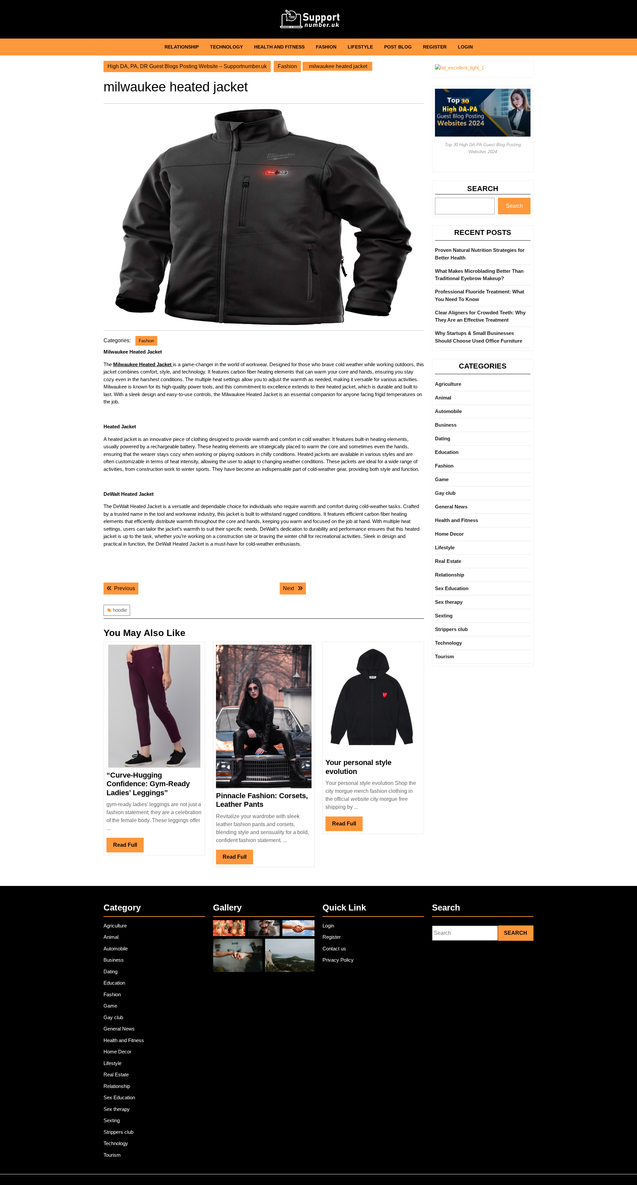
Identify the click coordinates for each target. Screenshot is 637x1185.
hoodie (120, 610)
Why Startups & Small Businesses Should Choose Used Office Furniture (478, 337)
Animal (443, 397)
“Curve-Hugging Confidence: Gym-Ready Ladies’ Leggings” (148, 784)
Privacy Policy (338, 960)
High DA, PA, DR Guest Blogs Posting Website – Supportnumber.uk (187, 66)
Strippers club (451, 629)
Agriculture (448, 384)
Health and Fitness (279, 47)
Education (447, 452)
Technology (226, 47)
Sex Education (451, 588)
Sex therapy (448, 602)
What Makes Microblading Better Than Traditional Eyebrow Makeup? (479, 274)
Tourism (444, 656)
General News (451, 506)
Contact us (334, 948)
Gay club (445, 493)
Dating (442, 438)
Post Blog (398, 47)
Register (435, 47)
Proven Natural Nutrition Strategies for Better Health (480, 254)
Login (465, 47)
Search (482, 188)
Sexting (444, 615)
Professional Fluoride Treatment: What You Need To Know (479, 295)
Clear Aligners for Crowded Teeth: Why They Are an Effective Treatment (480, 316)
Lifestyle (360, 47)
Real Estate (448, 561)
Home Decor (449, 534)
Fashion (326, 47)
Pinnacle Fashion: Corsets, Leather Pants (262, 800)
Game (442, 479)
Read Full (128, 847)
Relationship (182, 47)
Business (446, 425)
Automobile (448, 411)
